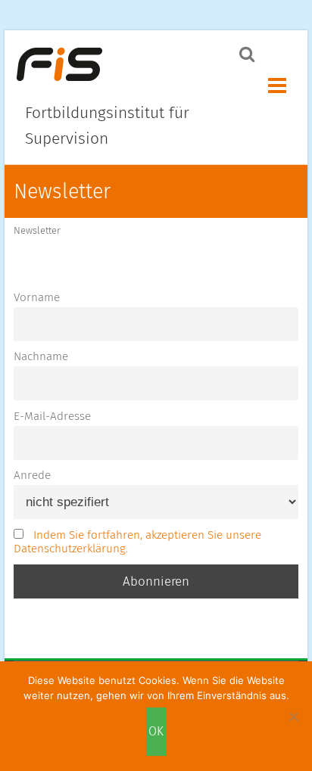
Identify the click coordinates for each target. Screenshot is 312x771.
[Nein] (293, 716)
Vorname (37, 297)
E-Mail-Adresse (52, 416)
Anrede (32, 475)
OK (156, 731)
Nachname (41, 356)
